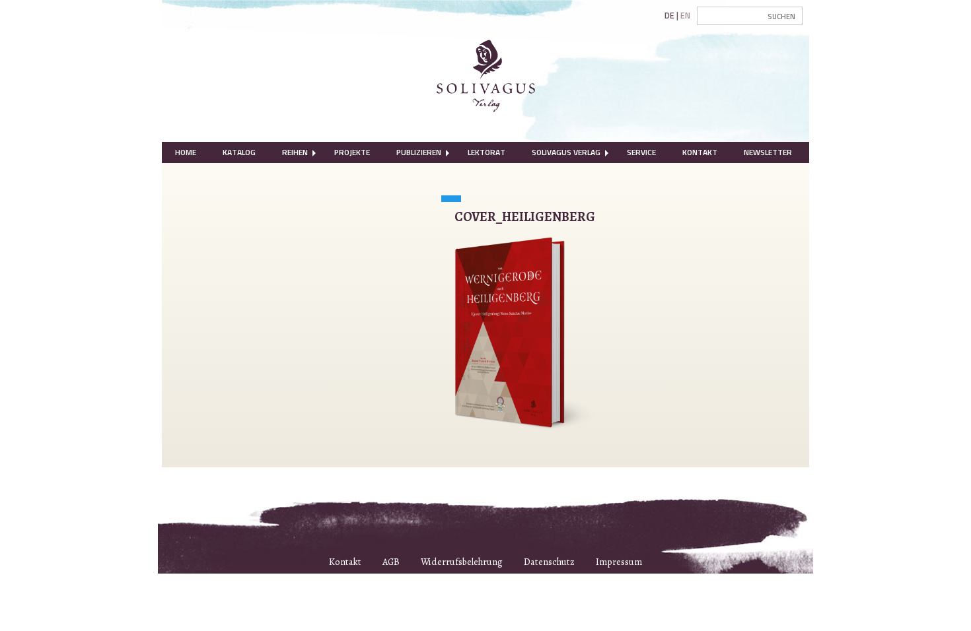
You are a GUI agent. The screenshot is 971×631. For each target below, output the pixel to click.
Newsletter (768, 152)
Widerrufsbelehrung (462, 561)
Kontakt (699, 152)
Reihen (295, 152)
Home (185, 152)
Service (641, 152)
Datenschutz (549, 561)
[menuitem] (185, 152)
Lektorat (486, 152)
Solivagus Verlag (566, 152)
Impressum (619, 561)
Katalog (239, 152)
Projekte (352, 152)
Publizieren (418, 152)
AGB (391, 561)
